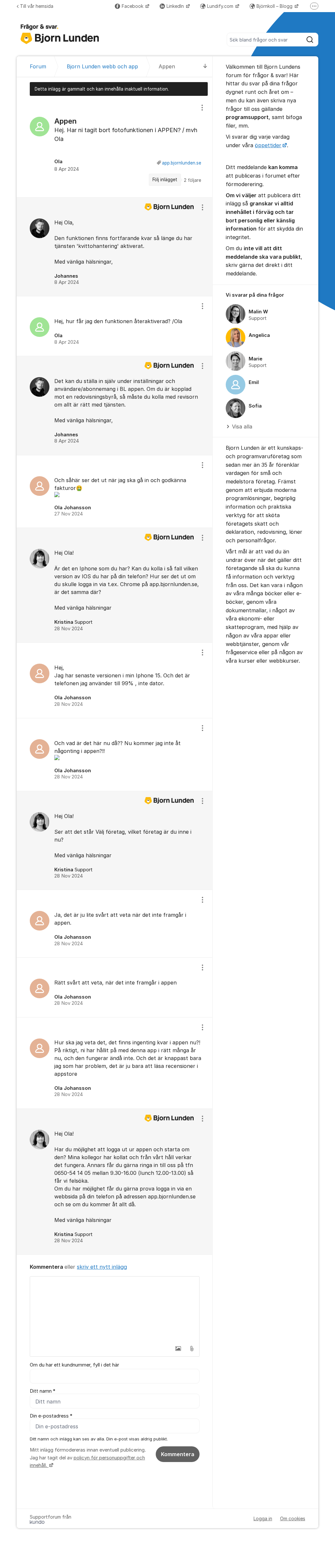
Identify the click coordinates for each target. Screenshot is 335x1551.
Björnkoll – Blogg (275, 6)
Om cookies (292, 1518)
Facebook (133, 6)
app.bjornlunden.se (181, 163)
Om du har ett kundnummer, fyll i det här (74, 1365)
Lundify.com (221, 6)
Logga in (263, 1518)
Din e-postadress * (51, 1416)
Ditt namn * (42, 1391)
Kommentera (177, 1454)
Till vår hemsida (36, 6)
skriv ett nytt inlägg (102, 1266)
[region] (115, 146)
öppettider (268, 145)
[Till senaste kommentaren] (205, 66)
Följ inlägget (164, 179)
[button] (178, 1348)
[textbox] (114, 1309)
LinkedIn (176, 6)
